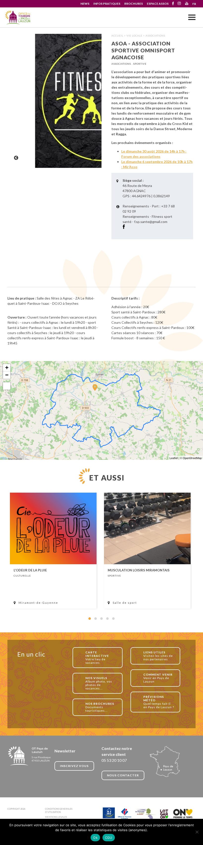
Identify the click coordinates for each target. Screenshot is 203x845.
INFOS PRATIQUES (106, 3)
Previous (16, 158)
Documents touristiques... (99, 707)
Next (92, 158)
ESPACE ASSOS (158, 3)
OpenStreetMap (192, 458)
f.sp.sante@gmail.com (150, 222)
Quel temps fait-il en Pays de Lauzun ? (158, 702)
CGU (108, 838)
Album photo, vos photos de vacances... (98, 683)
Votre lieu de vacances (97, 657)
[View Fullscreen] (6, 386)
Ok (95, 838)
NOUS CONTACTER (123, 775)
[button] (90, 618)
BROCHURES (133, 3)
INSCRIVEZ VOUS (74, 766)
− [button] (6, 375)
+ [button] (6, 367)
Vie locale (134, 35)
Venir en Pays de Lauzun (158, 678)
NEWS (84, 3)
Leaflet (174, 458)
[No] (196, 831)
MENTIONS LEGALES (56, 817)
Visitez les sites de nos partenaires (158, 655)
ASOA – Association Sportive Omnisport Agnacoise (18, 17)
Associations (155, 35)
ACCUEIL (117, 35)
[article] (53, 551)
